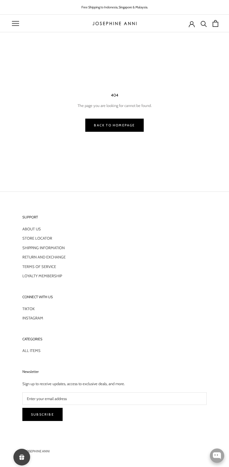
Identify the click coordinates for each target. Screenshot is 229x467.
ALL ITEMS (31, 350)
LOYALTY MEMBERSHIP (42, 275)
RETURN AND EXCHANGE (44, 257)
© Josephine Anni (36, 451)
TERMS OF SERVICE (39, 266)
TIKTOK (28, 308)
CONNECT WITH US (37, 297)
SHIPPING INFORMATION (43, 247)
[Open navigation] (15, 23)
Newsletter (30, 371)
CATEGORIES (32, 339)
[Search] (203, 23)
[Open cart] (215, 23)
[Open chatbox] (217, 455)
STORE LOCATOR (37, 238)
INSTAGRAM (32, 318)
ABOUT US (31, 228)
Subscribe (42, 414)
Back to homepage (114, 125)
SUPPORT (30, 217)
